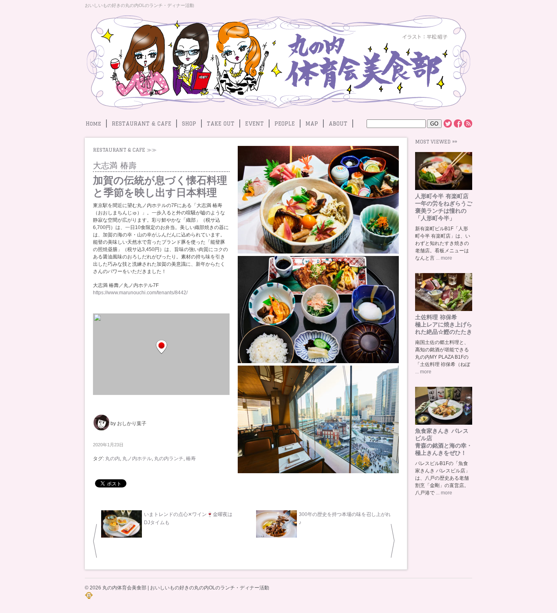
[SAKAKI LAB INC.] (89, 598)
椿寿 (191, 458)
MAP (311, 123)
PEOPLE (284, 123)
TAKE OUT (220, 123)
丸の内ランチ (168, 458)
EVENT (254, 123)
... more (443, 258)
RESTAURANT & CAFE (141, 123)
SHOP (189, 123)
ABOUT (338, 123)
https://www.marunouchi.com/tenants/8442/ (140, 292)
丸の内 (112, 458)
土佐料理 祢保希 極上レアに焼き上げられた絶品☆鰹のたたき (443, 324)
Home (93, 123)
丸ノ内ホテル (137, 458)
